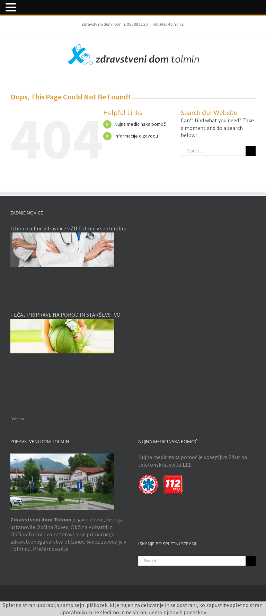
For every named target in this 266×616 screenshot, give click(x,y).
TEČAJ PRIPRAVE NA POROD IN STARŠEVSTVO (65, 314)
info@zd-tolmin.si (169, 24)
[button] (12, 7)
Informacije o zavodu (136, 136)
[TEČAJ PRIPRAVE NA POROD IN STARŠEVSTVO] (69, 336)
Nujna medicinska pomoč (140, 124)
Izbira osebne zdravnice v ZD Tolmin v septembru (68, 228)
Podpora (17, 418)
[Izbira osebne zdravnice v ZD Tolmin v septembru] (69, 249)
